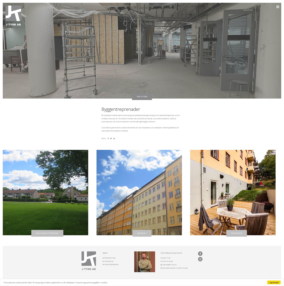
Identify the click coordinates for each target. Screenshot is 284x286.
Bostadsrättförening (47, 233)
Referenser (236, 233)
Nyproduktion (109, 258)
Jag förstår (273, 282)
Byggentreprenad (110, 264)
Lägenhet (142, 233)
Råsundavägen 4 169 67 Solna (175, 268)
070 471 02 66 (168, 261)
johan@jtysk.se (170, 265)
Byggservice (108, 261)
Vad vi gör (142, 96)
